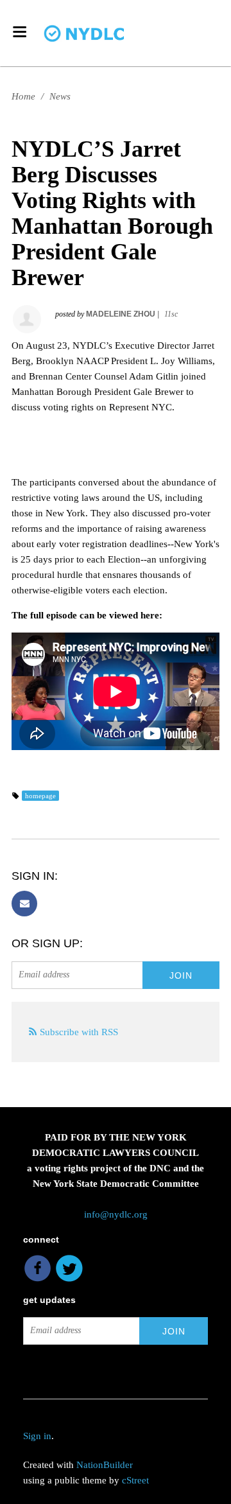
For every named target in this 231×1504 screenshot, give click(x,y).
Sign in (37, 1436)
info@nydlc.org (116, 1214)
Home (23, 96)
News (60, 96)
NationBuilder (104, 1465)
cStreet (135, 1480)
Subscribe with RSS (79, 1032)
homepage (40, 796)
